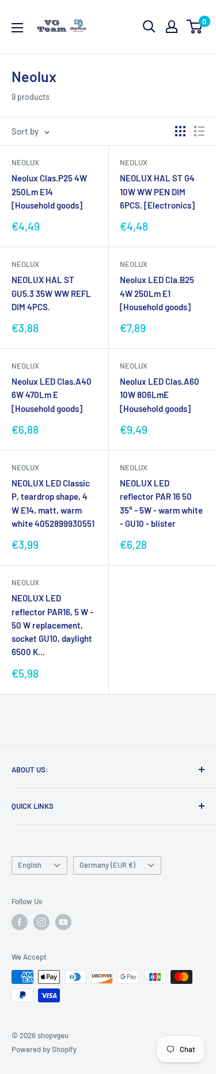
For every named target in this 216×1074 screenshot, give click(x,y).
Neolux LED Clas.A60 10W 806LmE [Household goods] (159, 395)
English (29, 864)
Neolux (25, 162)
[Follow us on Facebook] (20, 922)
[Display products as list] (199, 131)
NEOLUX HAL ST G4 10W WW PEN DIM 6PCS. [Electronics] (157, 191)
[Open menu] (17, 27)
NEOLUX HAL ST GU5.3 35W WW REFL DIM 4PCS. (51, 293)
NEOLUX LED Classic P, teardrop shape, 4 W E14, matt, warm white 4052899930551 (53, 503)
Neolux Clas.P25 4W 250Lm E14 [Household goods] (49, 191)
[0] (195, 27)
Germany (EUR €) (107, 864)
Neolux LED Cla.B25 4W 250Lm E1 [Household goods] (157, 293)
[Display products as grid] (180, 131)
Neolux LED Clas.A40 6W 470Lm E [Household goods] (52, 395)
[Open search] (149, 26)
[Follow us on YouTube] (63, 922)
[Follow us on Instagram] (41, 922)
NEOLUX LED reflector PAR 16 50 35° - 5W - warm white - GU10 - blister (161, 503)
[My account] (171, 26)
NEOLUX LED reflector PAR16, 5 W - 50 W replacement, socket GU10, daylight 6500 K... (52, 625)
